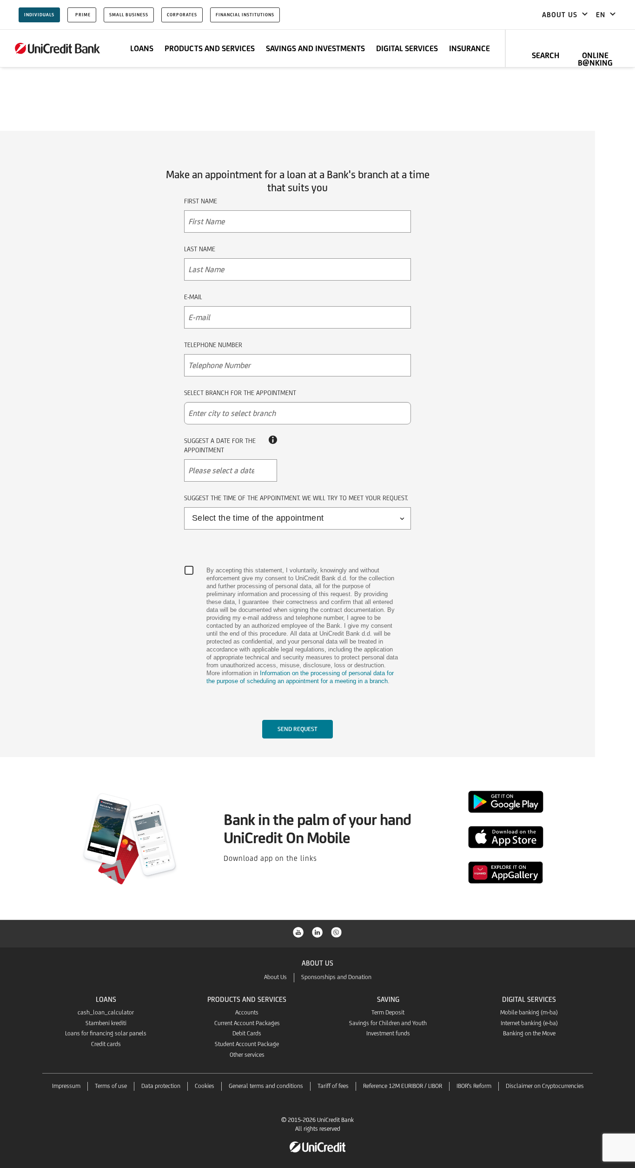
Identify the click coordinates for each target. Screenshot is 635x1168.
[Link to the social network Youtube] (298, 931)
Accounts (246, 1012)
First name (200, 201)
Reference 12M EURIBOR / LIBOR (402, 1085)
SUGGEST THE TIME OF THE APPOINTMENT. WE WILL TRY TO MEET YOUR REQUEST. (296, 498)
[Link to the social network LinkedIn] (317, 931)
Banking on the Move (529, 1033)
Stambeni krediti (106, 1023)
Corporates (182, 14)
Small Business (128, 14)
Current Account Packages (247, 1023)
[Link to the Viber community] (336, 931)
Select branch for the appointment (240, 392)
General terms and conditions (266, 1085)
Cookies (204, 1085)
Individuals (39, 14)
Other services (247, 1054)
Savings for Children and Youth (388, 1023)
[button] (230, 470)
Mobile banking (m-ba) (529, 1012)
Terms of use (111, 1085)
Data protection (160, 1085)
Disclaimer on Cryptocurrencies (545, 1085)
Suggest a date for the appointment (220, 445)
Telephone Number (213, 345)
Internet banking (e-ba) (529, 1023)
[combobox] (297, 413)
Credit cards (106, 1043)
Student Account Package (247, 1043)
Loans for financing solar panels (105, 1033)
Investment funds (388, 1033)
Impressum (66, 1085)
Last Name (199, 249)
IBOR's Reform (473, 1085)
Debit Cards (246, 1033)
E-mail (193, 297)
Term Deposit (387, 1012)
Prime (83, 14)
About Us (275, 976)
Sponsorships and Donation (336, 976)
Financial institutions (245, 14)
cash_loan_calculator (106, 1012)
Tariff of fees (333, 1085)
